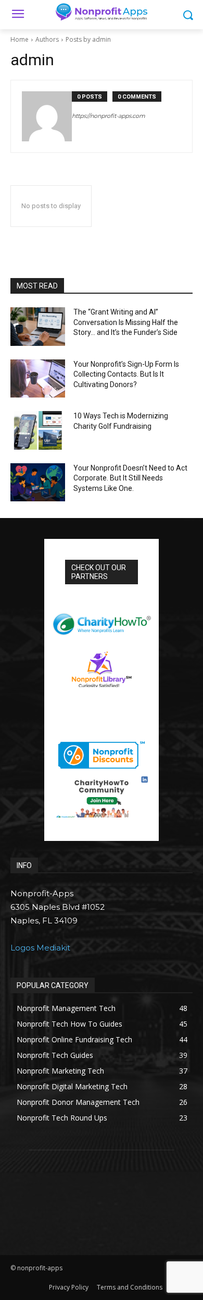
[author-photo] (47, 116)
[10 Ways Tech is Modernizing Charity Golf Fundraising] (37, 430)
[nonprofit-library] (101, 665)
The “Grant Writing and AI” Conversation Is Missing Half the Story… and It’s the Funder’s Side (126, 322)
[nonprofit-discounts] (101, 752)
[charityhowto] (101, 619)
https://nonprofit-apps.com (108, 115)
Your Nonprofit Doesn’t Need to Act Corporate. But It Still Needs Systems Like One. (130, 478)
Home (19, 39)
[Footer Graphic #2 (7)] (101, 796)
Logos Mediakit (40, 948)
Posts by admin (88, 39)
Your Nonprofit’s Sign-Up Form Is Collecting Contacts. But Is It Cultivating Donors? (126, 374)
